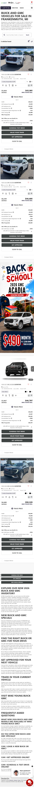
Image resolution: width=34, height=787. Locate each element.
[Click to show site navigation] (31, 8)
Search (27, 35)
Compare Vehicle (8, 149)
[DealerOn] (5, 778)
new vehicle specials (15, 620)
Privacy (19, 780)
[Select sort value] (31, 41)
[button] (5, 7)
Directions (15, 8)
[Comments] (29, 85)
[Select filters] (29, 41)
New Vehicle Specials (17, 582)
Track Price (18, 97)
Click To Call (17, 141)
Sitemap (15, 780)
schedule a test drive (21, 654)
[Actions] (31, 74)
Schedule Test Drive (17, 575)
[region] (17, 113)
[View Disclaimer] (16, 85)
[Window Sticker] (31, 85)
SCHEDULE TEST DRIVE (17, 128)
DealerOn (11, 780)
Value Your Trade (17, 132)
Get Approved (17, 137)
